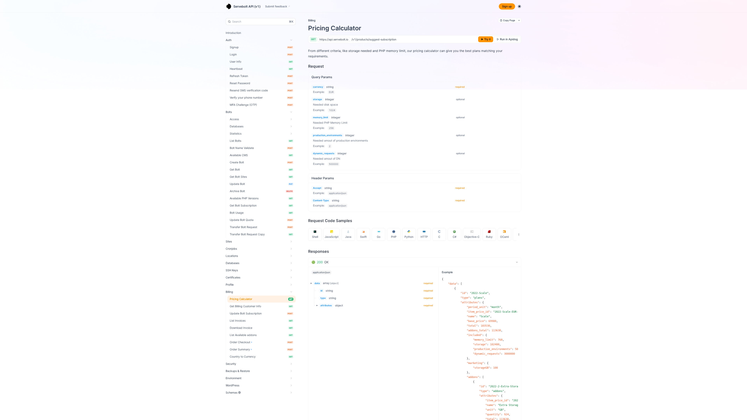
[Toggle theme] (519, 6)
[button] (310, 283)
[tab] (315, 234)
